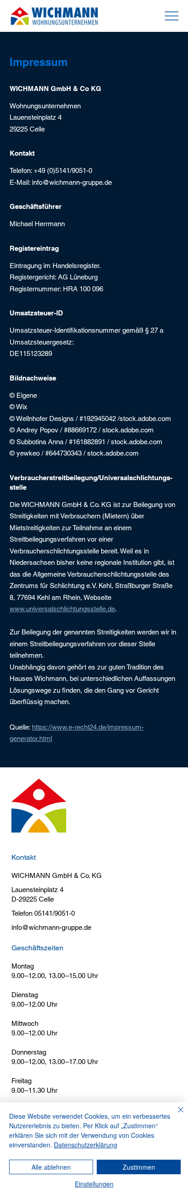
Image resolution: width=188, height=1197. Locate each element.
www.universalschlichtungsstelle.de (62, 609)
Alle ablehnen (51, 1167)
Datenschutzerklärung (85, 1144)
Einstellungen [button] (94, 1183)
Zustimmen (139, 1167)
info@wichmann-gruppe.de (51, 927)
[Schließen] (175, 1115)
